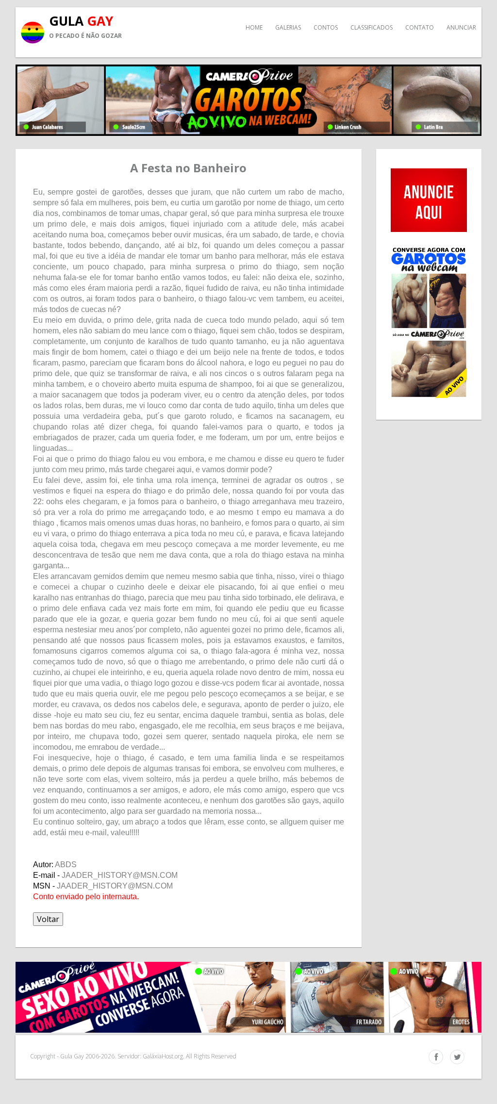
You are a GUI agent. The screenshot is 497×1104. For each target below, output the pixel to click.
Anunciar (461, 27)
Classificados (371, 27)
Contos (326, 27)
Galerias (288, 27)
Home (254, 27)
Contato (419, 27)
